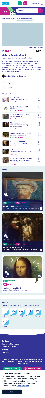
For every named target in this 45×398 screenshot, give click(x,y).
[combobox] (27, 10)
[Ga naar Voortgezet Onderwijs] (6, 11)
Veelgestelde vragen (10, 344)
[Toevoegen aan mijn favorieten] (41, 208)
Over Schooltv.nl (9, 346)
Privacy (5, 349)
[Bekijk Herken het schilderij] (22, 274)
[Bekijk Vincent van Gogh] (22, 191)
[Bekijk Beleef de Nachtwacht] (22, 232)
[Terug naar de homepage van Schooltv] (5, 3)
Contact (5, 341)
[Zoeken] (40, 10)
